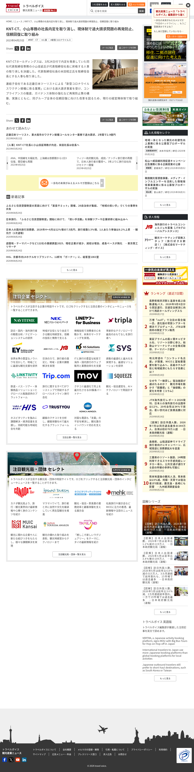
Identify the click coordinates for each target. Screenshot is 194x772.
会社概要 (67, 749)
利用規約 (163, 749)
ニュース (18, 21)
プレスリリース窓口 (87, 754)
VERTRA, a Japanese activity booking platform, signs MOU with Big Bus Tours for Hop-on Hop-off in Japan (164, 640)
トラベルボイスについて (44, 749)
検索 (141, 11)
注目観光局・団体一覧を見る (72, 554)
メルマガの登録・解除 (88, 749)
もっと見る (72, 269)
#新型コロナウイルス (60, 39)
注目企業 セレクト (30, 296)
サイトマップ (39, 754)
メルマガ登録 (138, 4)
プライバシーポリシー (141, 749)
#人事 (44, 39)
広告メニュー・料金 (61, 754)
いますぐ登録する (178, 36)
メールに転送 (107, 47)
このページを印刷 (128, 47)
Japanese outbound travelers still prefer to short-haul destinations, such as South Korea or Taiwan (164, 667)
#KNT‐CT (33, 39)
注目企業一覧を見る (72, 437)
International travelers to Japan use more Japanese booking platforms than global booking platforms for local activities (165, 654)
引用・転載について (115, 749)
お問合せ (122, 754)
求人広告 (107, 754)
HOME (9, 21)
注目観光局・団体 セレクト (39, 469)
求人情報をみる (117, 4)
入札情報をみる (99, 4)
